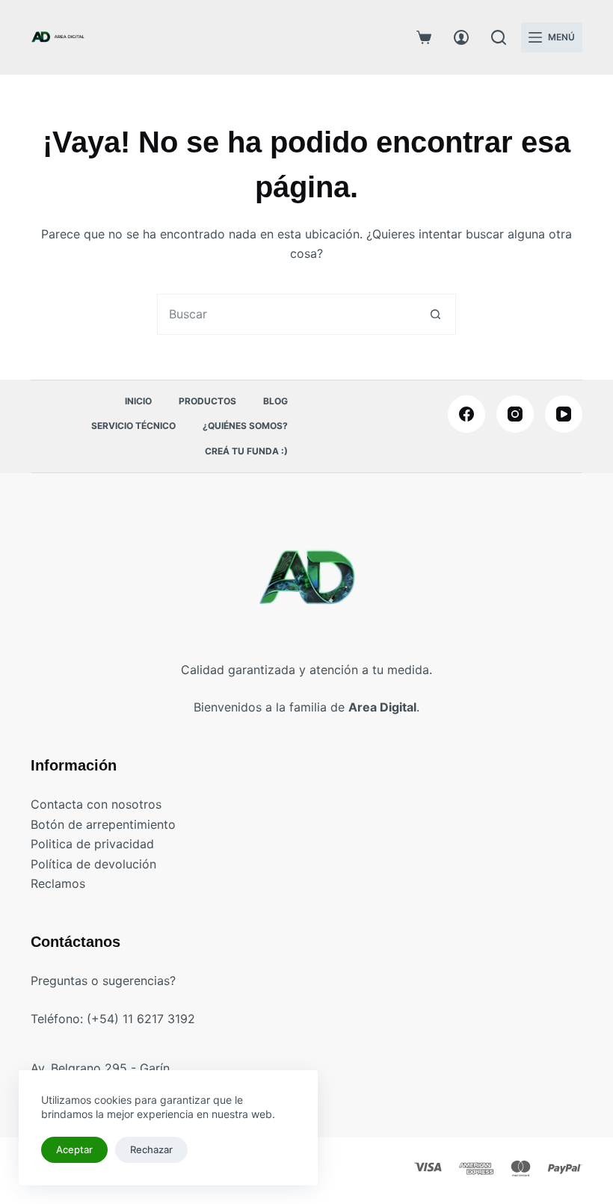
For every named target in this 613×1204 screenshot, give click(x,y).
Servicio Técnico (133, 425)
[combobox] (287, 314)
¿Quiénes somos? (245, 425)
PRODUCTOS (207, 401)
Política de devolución (93, 863)
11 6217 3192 (159, 1018)
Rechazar (151, 1149)
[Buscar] (498, 37)
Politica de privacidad (92, 843)
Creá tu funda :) (246, 451)
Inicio (138, 401)
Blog (275, 401)
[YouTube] (563, 414)
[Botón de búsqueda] (435, 314)
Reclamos (58, 883)
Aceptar (74, 1149)
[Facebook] (466, 414)
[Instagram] (515, 414)
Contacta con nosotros (96, 804)
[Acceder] (461, 37)
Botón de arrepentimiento (103, 824)
